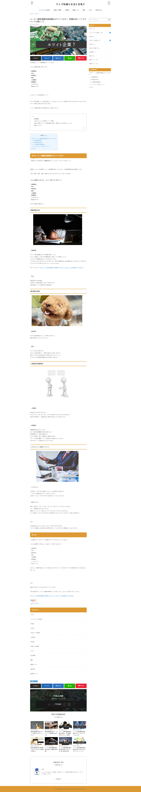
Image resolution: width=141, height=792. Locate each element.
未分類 (32, 641)
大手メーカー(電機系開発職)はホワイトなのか (44, 138)
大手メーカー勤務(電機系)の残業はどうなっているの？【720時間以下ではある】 (61, 267)
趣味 (84, 10)
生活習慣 (32, 655)
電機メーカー (76, 10)
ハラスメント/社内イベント (41, 146)
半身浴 (32, 623)
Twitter (59, 704)
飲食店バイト (34, 673)
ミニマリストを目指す (44, 10)
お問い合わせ (98, 10)
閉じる (45, 135)
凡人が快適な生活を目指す (69, 789)
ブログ (90, 10)
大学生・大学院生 (35, 632)
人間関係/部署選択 (39, 144)
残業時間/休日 (37, 140)
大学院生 (67, 10)
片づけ (32, 651)
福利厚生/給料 (37, 142)
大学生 (32, 628)
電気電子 (32, 669)
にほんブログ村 (34, 603)
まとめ (33, 148)
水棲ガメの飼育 (57, 10)
